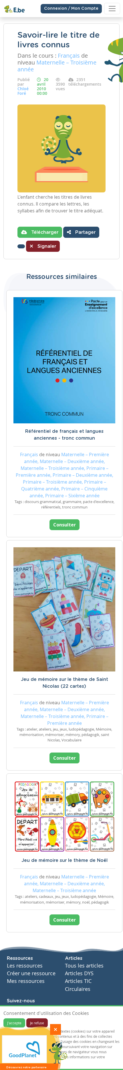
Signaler (46, 246)
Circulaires (77, 989)
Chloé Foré (23, 91)
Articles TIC (78, 981)
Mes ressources (26, 981)
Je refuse (37, 1023)
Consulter (64, 525)
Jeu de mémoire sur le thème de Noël (64, 860)
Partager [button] (85, 232)
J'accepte (14, 1023)
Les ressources (25, 965)
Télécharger (44, 232)
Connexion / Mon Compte (71, 9)
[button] (21, 246)
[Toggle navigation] (112, 8)
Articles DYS (79, 973)
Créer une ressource (31, 973)
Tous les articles (84, 965)
